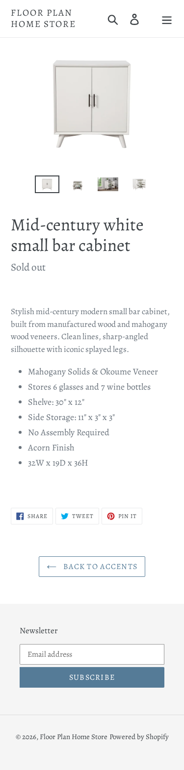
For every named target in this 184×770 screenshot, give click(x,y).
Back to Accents (99, 566)
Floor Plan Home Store (43, 18)
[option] (47, 186)
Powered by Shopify (139, 737)
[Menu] (167, 18)
